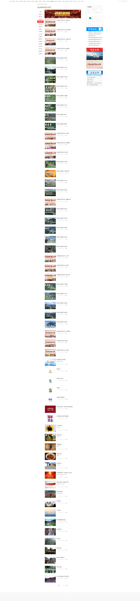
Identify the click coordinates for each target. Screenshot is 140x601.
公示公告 (78, 1)
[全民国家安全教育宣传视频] (50, 418)
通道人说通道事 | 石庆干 (62, 293)
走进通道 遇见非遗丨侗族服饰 (63, 142)
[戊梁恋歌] (50, 503)
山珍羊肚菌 (59, 425)
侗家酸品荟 (59, 444)
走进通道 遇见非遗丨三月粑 (63, 255)
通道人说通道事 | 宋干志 (62, 67)
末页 (66, 585)
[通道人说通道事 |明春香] (50, 126)
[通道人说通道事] (94, 55)
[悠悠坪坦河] (50, 550)
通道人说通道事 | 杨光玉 (62, 208)
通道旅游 (21, 1)
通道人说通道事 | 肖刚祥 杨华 (63, 171)
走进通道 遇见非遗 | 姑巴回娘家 (63, 29)
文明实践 (40, 31)
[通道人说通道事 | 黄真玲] (50, 324)
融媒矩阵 (59, 1)
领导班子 (82, 1)
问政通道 (63, 1)
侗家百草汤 (59, 435)
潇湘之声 (59, 369)
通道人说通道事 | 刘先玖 (62, 180)
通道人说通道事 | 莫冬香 (62, 218)
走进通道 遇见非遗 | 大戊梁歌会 (63, 331)
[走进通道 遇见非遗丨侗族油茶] (50, 22)
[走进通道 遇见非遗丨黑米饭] (50, 267)
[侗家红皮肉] (50, 456)
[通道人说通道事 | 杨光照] (50, 305)
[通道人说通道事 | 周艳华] (50, 192)
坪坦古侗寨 (59, 566)
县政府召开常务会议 (91, 35)
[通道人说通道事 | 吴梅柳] (50, 98)
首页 (10, 1)
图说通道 (47, 1)
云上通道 (59, 510)
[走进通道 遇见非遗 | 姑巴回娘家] (50, 32)
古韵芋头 (59, 538)
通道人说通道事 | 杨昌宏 (62, 312)
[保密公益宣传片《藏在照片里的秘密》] (50, 409)
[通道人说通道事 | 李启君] (50, 88)
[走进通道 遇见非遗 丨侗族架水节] (50, 41)
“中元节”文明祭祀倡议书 (91, 77)
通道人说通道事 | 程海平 (62, 58)
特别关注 (74, 1)
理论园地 (40, 53)
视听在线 (28, 1)
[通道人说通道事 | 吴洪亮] (50, 164)
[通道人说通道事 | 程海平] (50, 60)
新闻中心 (17, 1)
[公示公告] (94, 72)
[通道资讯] (94, 29)
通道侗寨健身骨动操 (61, 519)
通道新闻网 (42, 4)
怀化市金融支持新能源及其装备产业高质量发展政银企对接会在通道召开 (95, 39)
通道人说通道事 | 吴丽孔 (62, 237)
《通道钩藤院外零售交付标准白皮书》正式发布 (95, 43)
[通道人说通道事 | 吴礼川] (50, 107)
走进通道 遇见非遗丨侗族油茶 (63, 20)
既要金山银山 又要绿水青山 (63, 482)
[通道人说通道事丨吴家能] (50, 286)
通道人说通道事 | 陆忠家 (62, 246)
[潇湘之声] (50, 371)
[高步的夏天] (50, 531)
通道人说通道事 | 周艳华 (62, 189)
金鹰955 (58, 387)
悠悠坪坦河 (59, 548)
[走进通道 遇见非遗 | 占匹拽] (50, 352)
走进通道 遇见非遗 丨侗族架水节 (64, 39)
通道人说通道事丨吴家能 (62, 284)
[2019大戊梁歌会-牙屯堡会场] (50, 578)
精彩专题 (55, 1)
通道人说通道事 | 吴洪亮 (62, 161)
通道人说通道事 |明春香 (62, 123)
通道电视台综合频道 (61, 359)
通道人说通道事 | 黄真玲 (62, 321)
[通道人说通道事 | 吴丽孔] (50, 239)
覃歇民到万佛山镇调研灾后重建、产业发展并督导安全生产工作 (95, 41)
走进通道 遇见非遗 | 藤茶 (62, 340)
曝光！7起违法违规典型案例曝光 (92, 84)
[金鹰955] (50, 390)
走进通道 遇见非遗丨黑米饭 (63, 265)
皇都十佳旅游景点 (61, 557)
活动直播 (32, 1)
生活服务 (44, 1)
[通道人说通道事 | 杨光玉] (50, 211)
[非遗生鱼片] (50, 465)
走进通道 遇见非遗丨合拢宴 (63, 133)
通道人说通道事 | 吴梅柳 (62, 95)
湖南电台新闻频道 (61, 397)
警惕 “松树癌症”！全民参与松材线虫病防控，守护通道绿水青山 (95, 75)
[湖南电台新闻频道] (50, 399)
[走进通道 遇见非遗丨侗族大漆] (50, 277)
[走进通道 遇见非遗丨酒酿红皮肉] (50, 201)
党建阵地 (36, 1)
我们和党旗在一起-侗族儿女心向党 (64, 472)
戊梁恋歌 (59, 500)
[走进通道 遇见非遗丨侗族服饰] (50, 145)
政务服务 (67, 1)
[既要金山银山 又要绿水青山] (50, 484)
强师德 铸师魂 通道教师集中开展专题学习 (95, 37)
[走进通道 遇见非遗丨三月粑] (50, 258)
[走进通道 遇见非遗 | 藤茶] (50, 343)
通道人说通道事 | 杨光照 (62, 303)
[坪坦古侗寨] (50, 569)
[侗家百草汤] (50, 437)
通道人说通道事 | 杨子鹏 (62, 76)
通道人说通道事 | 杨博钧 (62, 227)
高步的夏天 (59, 529)
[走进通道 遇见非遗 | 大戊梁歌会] (50, 333)
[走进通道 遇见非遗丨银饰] (50, 154)
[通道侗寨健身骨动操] (50, 522)
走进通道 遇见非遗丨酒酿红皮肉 (64, 199)
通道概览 (13, 1)
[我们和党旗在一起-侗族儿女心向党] (50, 475)
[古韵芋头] (50, 541)
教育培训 (70, 1)
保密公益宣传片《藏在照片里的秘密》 (65, 406)
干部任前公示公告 (90, 79)
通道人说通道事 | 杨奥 (61, 114)
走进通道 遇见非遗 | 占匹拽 (63, 350)
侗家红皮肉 (59, 453)
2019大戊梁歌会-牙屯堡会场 (63, 576)
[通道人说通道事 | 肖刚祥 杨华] (50, 173)
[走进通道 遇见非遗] (94, 64)
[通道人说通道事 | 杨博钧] (50, 230)
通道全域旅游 (60, 491)
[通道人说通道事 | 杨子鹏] (50, 79)
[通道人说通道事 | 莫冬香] (50, 220)
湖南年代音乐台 (60, 378)
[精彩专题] (94, 49)
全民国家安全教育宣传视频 (62, 416)
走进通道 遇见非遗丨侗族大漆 (63, 274)
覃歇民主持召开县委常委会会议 (93, 45)
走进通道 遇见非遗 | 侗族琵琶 (63, 48)
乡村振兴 (40, 1)
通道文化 (25, 1)
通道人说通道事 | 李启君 (62, 86)
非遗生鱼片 (59, 463)
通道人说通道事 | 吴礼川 (62, 105)
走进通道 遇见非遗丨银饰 (62, 152)
